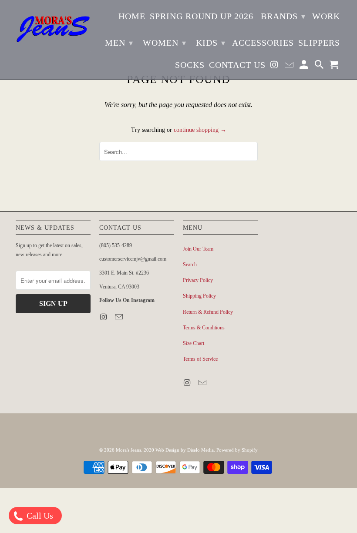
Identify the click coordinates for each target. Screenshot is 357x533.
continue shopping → (200, 130)
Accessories (263, 42)
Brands (283, 16)
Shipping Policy (199, 296)
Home (131, 16)
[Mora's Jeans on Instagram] (275, 66)
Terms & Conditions (204, 328)
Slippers (319, 42)
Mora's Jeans (128, 450)
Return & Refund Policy (208, 312)
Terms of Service (200, 359)
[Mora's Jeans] (53, 29)
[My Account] (305, 66)
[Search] (320, 66)
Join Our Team (198, 249)
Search (190, 264)
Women (164, 42)
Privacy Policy (198, 280)
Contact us (237, 65)
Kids (211, 42)
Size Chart (193, 343)
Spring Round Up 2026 (201, 16)
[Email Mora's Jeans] (290, 66)
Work (326, 16)
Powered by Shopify (237, 450)
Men (119, 42)
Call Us (38, 515)
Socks (190, 65)
